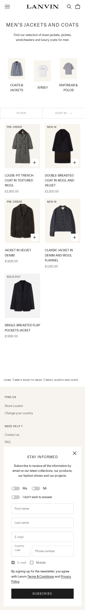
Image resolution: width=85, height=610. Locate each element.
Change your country (19, 413)
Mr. (45, 488)
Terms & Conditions (40, 576)
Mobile (41, 562)
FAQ (8, 442)
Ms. (25, 488)
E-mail (21, 562)
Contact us (12, 435)
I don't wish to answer (37, 497)
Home (7, 380)
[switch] (15, 488)
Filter (21, 113)
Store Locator (14, 406)
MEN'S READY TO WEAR (28, 380)
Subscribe (42, 593)
